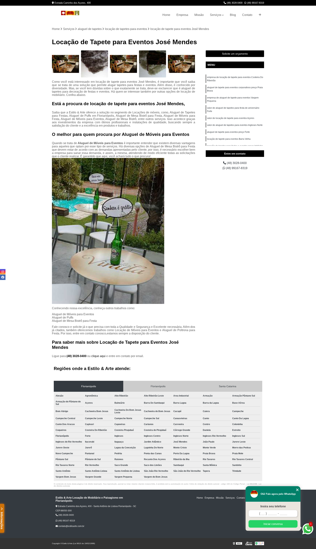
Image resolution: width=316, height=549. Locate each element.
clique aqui (98, 356)
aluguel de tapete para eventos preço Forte (228, 132)
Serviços (215, 14)
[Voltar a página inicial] (70, 15)
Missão (199, 14)
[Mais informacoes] (260, 15)
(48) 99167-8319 (255, 2)
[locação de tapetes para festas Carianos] (123, 64)
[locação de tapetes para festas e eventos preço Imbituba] (152, 64)
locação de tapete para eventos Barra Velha (229, 139)
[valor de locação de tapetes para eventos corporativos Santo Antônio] (94, 64)
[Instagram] (2, 271)
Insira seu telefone (273, 506)
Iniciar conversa (273, 523)
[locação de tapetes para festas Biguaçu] (65, 64)
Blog (233, 14)
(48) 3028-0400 (234, 2)
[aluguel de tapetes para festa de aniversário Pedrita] (181, 64)
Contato (247, 14)
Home (166, 14)
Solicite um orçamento (235, 53)
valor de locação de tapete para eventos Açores (230, 118)
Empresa (182, 14)
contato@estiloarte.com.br (71, 526)
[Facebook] (2, 277)
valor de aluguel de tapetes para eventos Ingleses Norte (235, 125)
